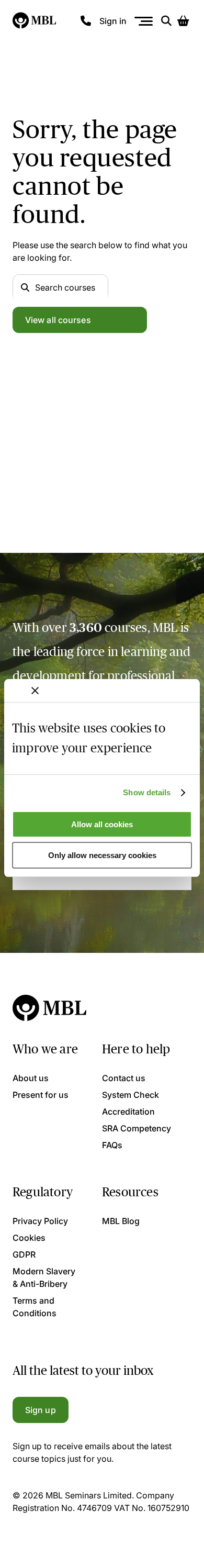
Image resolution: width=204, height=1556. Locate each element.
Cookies (29, 1237)
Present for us (41, 1095)
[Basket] (183, 21)
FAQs (112, 1145)
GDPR (24, 1254)
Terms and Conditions (34, 1306)
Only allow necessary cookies (102, 855)
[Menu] (144, 21)
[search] (166, 21)
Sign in (113, 21)
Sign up (40, 1410)
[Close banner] (35, 690)
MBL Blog (121, 1221)
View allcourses (58, 320)
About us (31, 1078)
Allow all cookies (102, 824)
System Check (130, 1095)
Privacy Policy (40, 1221)
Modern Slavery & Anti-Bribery (44, 1277)
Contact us (123, 1078)
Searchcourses (65, 287)
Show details (147, 792)
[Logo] (35, 21)
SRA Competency (136, 1128)
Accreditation (128, 1111)
